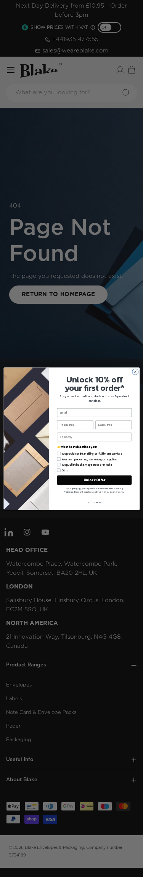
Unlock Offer (94, 479)
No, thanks (94, 502)
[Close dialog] (135, 372)
